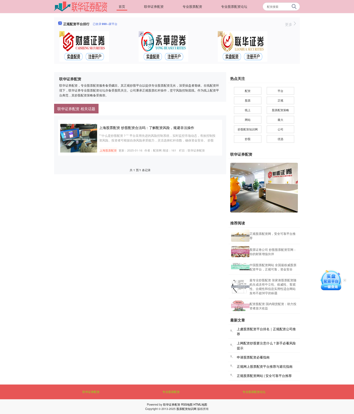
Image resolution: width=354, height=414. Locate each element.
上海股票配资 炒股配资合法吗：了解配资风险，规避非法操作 (146, 127)
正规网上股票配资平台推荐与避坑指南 (265, 366)
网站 (248, 120)
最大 (280, 120)
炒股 (248, 139)
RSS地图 (187, 404)
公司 (280, 129)
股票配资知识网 (186, 409)
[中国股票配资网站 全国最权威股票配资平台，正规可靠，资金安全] (240, 267)
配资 (248, 91)
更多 (289, 24)
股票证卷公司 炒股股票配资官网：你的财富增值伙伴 (273, 251)
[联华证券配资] (80, 6)
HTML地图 (200, 404)
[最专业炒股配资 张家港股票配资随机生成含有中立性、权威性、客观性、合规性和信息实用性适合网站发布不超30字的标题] (240, 286)
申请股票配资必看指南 (253, 357)
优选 (280, 139)
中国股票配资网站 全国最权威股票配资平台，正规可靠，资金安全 (273, 267)
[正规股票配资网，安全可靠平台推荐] (240, 236)
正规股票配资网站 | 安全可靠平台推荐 (264, 375)
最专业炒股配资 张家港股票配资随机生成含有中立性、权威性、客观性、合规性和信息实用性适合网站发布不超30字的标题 (273, 286)
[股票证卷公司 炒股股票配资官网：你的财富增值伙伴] (240, 251)
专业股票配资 (192, 6)
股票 (248, 100)
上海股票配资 (108, 150)
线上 (248, 110)
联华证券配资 (154, 6)
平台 (280, 91)
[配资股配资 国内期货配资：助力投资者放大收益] (240, 305)
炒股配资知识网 (248, 129)
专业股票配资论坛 (234, 6)
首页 (122, 6)
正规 (280, 100)
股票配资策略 (280, 110)
